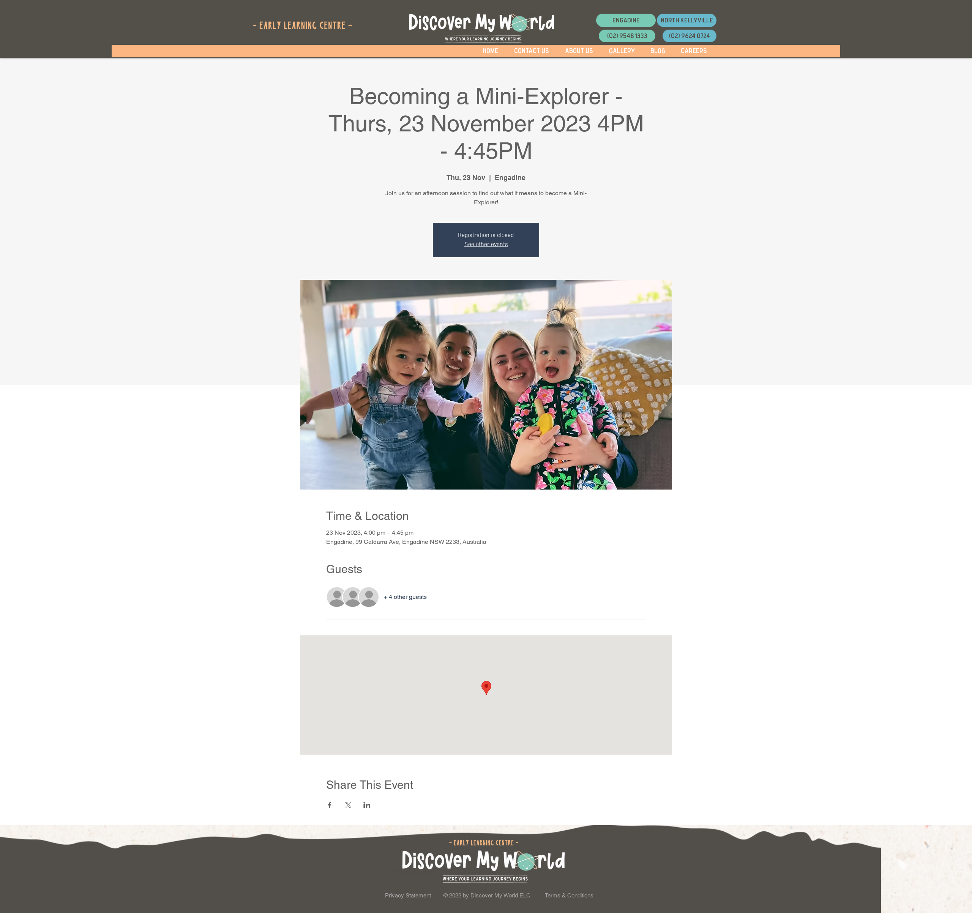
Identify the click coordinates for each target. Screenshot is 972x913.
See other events (486, 244)
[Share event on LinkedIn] (367, 805)
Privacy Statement (408, 895)
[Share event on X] (348, 805)
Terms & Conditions (569, 895)
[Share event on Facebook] (329, 805)
